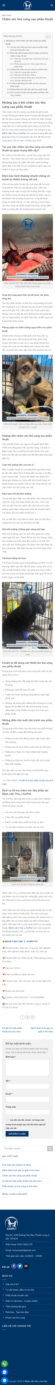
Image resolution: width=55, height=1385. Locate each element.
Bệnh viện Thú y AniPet (14, 133)
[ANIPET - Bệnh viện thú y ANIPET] (27, 5)
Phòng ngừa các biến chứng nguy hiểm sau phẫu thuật (30, 65)
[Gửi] (50, 1148)
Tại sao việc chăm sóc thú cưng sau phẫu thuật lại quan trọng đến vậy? (29, 48)
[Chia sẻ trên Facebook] (22, 1017)
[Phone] (4, 1364)
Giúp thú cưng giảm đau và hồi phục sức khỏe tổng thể (31, 60)
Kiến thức (6, 15)
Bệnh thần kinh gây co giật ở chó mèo (21, 1170)
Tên (8, 1081)
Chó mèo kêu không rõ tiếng (16, 1164)
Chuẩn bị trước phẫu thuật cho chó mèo (21, 1181)
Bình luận (11, 1056)
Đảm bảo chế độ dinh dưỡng (25, 75)
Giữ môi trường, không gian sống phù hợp (30, 78)
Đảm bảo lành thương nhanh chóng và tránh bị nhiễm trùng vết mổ (29, 54)
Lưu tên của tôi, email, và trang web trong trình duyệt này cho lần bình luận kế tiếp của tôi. (25, 1124)
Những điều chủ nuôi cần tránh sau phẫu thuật (28, 89)
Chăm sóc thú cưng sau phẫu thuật (19, 1175)
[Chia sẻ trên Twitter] (27, 1017)
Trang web (11, 1106)
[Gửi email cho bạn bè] (32, 1017)
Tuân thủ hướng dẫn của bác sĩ (25, 72)
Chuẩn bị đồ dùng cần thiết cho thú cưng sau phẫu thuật (28, 85)
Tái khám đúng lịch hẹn (23, 80)
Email (9, 1093)
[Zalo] (4, 1372)
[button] (4, 5)
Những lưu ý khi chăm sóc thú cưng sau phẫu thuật (26, 42)
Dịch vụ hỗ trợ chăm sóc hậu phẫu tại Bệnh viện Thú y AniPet (29, 94)
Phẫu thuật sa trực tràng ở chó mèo (19, 1186)
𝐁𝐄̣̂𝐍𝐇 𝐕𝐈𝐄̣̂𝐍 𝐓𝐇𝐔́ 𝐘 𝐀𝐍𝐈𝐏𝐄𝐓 (20, 941)
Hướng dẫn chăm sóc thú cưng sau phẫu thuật (28, 69)
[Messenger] (4, 1380)
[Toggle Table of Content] (47, 36)
